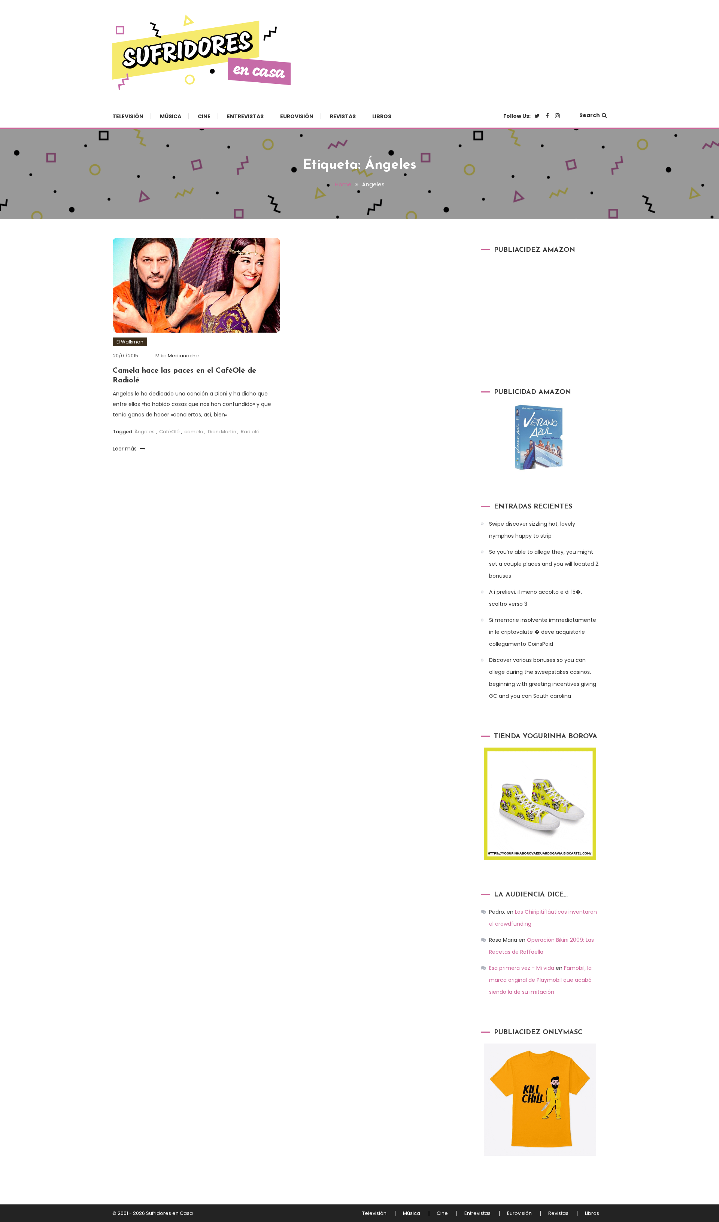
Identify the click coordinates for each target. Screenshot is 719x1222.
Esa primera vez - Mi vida (521, 968)
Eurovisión (296, 116)
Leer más (125, 448)
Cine (204, 116)
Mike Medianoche (177, 355)
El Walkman (129, 342)
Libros (381, 116)
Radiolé (250, 431)
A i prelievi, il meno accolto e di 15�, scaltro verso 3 (535, 598)
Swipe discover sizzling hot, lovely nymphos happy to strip (532, 530)
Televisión (127, 116)
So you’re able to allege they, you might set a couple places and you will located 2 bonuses (543, 564)
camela (193, 431)
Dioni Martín (222, 431)
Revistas (343, 116)
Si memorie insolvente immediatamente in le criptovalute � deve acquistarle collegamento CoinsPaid (542, 632)
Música (170, 116)
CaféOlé (169, 431)
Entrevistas (245, 116)
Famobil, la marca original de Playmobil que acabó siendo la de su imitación (540, 980)
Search (589, 115)
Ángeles (144, 431)
